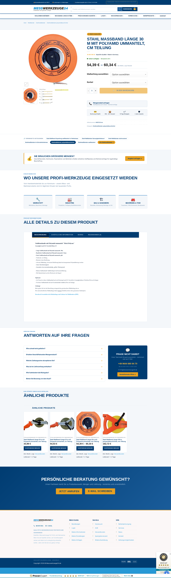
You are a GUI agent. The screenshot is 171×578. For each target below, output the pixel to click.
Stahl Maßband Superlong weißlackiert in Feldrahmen (62, 138)
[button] (121, 2)
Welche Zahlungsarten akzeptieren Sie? (40, 360)
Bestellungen (76, 524)
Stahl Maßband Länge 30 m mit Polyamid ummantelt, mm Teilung (87, 440)
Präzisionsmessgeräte (86, 16)
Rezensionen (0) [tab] (94, 234)
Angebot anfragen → (135, 158)
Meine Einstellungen (78, 536)
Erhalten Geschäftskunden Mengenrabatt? (41, 354)
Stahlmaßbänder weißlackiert (86, 142)
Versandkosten (40, 454)
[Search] (119, 9)
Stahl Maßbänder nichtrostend (117, 138)
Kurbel (90, 82)
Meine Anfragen (77, 540)
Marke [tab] (80, 234)
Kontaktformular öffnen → (128, 374)
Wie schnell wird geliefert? (35, 348)
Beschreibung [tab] (40, 234)
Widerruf (55, 560)
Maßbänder (31, 23)
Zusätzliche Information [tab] (62, 234)
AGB (96, 528)
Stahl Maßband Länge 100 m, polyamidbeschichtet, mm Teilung (114, 440)
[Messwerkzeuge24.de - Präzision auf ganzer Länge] (51, 9)
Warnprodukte (148, 16)
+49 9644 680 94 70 (127, 363)
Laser (103, 16)
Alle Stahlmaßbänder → (106, 142)
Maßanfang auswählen (97, 74)
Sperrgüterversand (101, 536)
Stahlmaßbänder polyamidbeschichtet (57, 23)
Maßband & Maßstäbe (63, 16)
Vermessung (132, 16)
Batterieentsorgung (124, 524)
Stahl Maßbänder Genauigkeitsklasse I (93, 138)
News (120, 532)
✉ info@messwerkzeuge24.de (127, 370)
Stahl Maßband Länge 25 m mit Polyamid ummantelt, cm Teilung (61, 440)
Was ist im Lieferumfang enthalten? (39, 367)
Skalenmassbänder (42, 16)
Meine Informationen (78, 532)
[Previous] (27, 59)
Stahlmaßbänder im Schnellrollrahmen (36, 142)
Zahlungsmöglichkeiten (126, 540)
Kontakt (163, 16)
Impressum (99, 524)
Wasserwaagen (116, 16)
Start (25, 23)
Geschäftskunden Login (42, 560)
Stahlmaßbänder (40, 23)
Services (121, 528)
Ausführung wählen (32, 448)
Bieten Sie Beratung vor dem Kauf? (38, 379)
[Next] (80, 59)
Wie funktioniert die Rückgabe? (37, 373)
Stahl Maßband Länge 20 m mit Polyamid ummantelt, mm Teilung (35, 440)
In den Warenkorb (125, 90)
